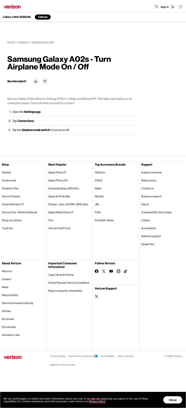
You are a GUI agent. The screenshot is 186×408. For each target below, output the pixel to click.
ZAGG (98, 180)
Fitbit (98, 212)
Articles (6, 311)
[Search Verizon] (157, 7)
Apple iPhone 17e (58, 180)
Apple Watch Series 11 (60, 212)
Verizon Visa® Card (59, 228)
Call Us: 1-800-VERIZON (17, 17)
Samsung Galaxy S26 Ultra (63, 188)
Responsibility (10, 295)
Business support (151, 196)
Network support (151, 236)
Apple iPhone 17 (57, 172)
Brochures (8, 318)
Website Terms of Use (62, 364)
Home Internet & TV (13, 204)
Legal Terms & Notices (61, 274)
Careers (6, 279)
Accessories (9, 180)
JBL (97, 204)
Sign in (145, 204)
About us (7, 271)
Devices (6, 172)
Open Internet (126, 356)
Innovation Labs (11, 334)
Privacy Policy (57, 356)
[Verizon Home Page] (12, 7)
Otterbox (100, 172)
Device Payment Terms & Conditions (68, 282)
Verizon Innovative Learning (17, 303)
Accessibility (148, 228)
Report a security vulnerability (65, 290)
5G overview (9, 326)
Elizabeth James (104, 220)
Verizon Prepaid (11, 196)
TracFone (7, 228)
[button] (36, 82)
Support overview (151, 172)
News (5, 287)
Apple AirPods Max (59, 196)
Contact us (147, 188)
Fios (50, 220)
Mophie (99, 196)
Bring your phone (11, 220)
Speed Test (147, 244)
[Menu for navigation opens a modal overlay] (181, 7)
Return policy (149, 180)
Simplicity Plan (10, 188)
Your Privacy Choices (80, 356)
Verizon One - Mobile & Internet (19, 212)
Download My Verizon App (156, 212)
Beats (98, 188)
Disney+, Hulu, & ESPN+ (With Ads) (68, 204)
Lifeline (145, 220)
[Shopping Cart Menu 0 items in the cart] (173, 7)
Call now (43, 16)
